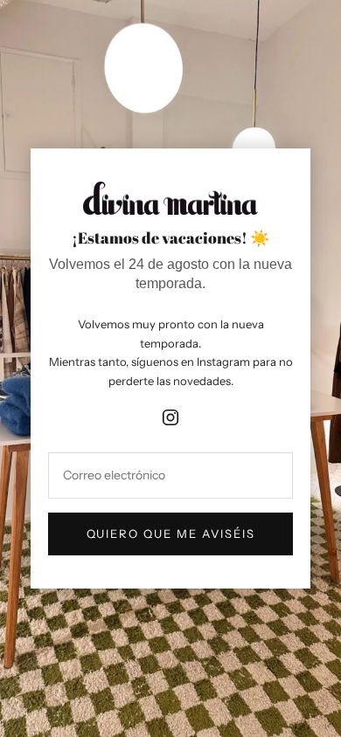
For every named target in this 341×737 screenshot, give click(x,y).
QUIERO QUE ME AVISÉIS (171, 534)
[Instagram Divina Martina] (170, 414)
